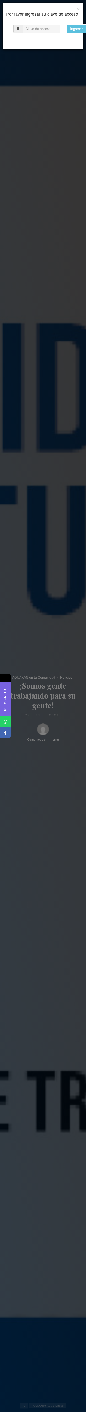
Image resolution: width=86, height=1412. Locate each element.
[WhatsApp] (5, 721)
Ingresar (76, 28)
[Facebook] (5, 732)
